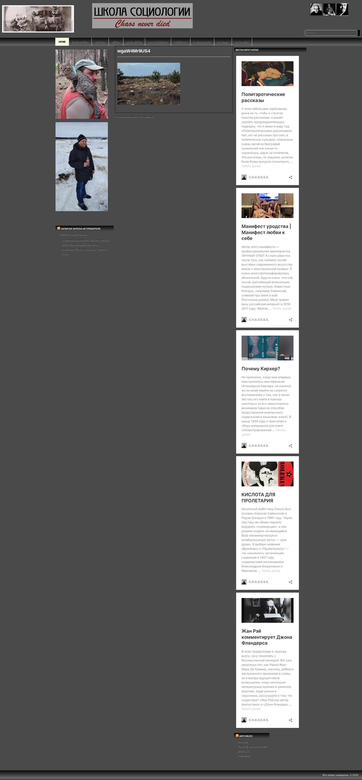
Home (62, 42)
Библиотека (80, 42)
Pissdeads (244, 755)
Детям (116, 42)
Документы (134, 42)
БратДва (243, 741)
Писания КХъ (202, 42)
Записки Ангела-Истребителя (80, 229)
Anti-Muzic (242, 42)
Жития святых (158, 42)
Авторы (100, 42)
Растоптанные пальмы (73, 234)
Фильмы (223, 42)
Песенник (180, 42)
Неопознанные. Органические (135, 116)
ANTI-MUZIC (246, 736)
